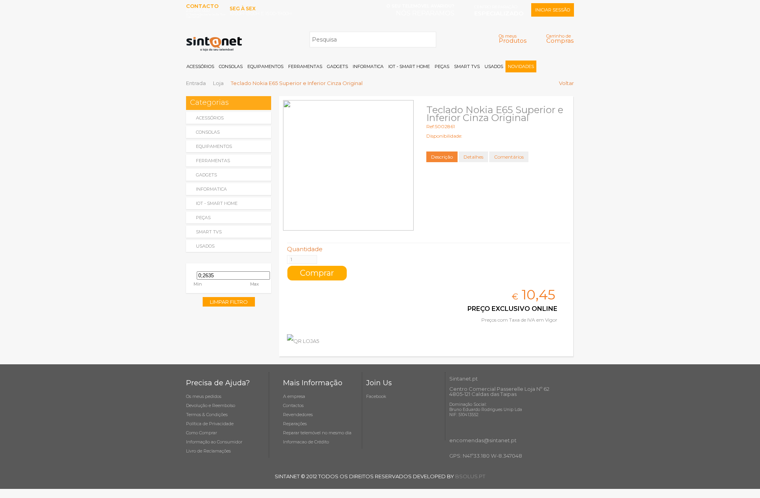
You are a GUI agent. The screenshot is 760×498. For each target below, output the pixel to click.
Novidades (521, 66)
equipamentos (214, 146)
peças (203, 217)
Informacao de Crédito (306, 442)
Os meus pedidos (203, 396)
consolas (208, 132)
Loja (218, 83)
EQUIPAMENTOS (265, 66)
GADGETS (337, 66)
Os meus (512, 38)
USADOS (493, 66)
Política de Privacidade (210, 423)
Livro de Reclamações (208, 451)
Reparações (295, 423)
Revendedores (298, 414)
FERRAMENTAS (305, 66)
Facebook (376, 396)
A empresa (294, 396)
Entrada (196, 83)
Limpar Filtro (229, 302)
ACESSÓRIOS (200, 66)
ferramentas (213, 160)
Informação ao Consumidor (214, 442)
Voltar (566, 83)
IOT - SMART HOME (409, 66)
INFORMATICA (368, 66)
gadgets (206, 175)
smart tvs (209, 232)
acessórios (210, 118)
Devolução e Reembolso (210, 405)
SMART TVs (467, 66)
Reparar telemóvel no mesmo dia (317, 433)
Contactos (293, 405)
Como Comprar (201, 433)
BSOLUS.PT (470, 476)
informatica (211, 189)
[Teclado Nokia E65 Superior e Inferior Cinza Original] (348, 165)
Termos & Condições (207, 414)
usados (205, 246)
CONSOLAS (231, 66)
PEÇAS (442, 66)
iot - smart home (217, 203)
